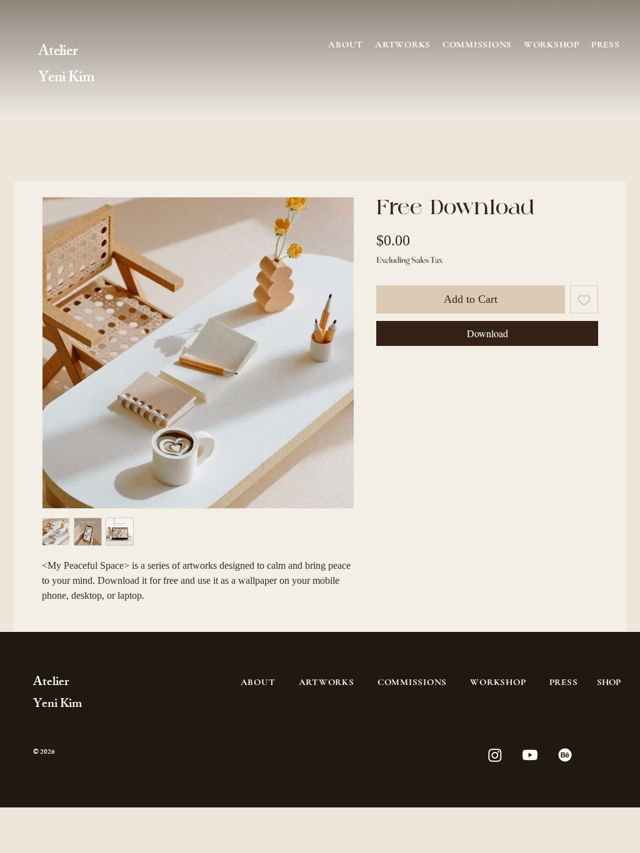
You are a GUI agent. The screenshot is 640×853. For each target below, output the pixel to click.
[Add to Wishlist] (584, 299)
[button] (477, 44)
